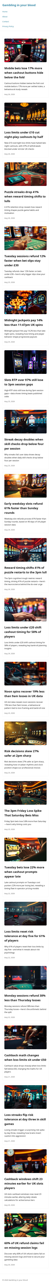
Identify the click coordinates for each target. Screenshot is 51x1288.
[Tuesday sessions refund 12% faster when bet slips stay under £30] (25, 238)
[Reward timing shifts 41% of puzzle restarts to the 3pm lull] (25, 550)
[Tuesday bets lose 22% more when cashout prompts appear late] (25, 849)
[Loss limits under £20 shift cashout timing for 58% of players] (25, 609)
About (4, 16)
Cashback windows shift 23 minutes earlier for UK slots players (23, 1183)
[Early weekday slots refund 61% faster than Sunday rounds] (25, 486)
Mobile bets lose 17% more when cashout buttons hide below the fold (23, 72)
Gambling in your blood (19, 5)
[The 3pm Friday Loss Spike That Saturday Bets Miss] (25, 793)
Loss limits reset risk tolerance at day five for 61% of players (24, 935)
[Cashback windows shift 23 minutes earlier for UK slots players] (25, 1161)
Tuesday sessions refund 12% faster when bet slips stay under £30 (25, 260)
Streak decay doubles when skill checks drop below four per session (24, 443)
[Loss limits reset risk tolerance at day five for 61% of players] (25, 913)
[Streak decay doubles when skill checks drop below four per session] (25, 421)
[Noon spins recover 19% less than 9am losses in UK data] (25, 673)
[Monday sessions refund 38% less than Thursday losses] (25, 978)
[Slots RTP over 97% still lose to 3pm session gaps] (25, 362)
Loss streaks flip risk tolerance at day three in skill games (25, 1119)
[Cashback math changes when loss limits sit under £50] (25, 1037)
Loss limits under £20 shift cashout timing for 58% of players (22, 631)
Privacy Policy (8, 26)
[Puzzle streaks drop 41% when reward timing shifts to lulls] (25, 174)
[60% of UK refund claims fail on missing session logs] (25, 1225)
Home (4, 11)
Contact (5, 21)
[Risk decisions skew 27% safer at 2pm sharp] (25, 733)
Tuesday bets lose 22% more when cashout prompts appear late (24, 871)
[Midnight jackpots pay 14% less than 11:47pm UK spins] (25, 302)
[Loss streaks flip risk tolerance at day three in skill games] (25, 1097)
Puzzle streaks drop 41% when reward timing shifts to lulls (25, 196)
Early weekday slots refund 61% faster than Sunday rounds (23, 508)
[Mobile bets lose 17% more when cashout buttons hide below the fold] (25, 50)
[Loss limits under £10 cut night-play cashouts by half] (25, 114)
